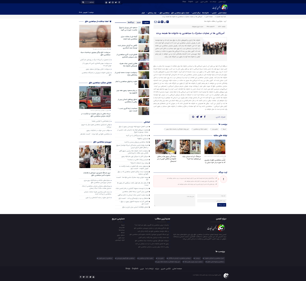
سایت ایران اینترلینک (197, 27)
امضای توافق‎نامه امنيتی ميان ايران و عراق (135, 207)
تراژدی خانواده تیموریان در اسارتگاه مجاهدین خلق (96, 74)
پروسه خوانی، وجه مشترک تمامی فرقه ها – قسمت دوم (132, 178)
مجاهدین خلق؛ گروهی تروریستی (125, 258)
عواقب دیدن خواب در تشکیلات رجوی (98, 130)
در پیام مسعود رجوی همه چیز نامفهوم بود (127, 91)
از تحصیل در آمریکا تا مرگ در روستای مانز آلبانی (95, 60)
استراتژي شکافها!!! (142, 139)
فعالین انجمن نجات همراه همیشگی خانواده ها (128, 64)
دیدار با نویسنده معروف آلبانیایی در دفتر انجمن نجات (132, 188)
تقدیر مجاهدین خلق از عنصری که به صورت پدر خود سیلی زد (215, 161)
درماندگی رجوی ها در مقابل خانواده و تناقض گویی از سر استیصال (166, 159)
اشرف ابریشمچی (119, 240)
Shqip (184, 1)
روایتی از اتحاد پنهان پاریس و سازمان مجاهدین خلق (153, 247)
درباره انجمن (222, 1)
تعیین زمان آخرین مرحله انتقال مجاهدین (135, 192)
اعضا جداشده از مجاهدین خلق (97, 21)
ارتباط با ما (213, 1)
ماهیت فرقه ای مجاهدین (200, 129)
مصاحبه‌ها (121, 230)
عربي (196, 1)
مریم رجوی (121, 237)
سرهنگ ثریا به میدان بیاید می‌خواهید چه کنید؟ (191, 157)
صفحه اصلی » (209, 16)
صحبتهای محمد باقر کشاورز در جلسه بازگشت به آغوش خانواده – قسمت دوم (133, 167)
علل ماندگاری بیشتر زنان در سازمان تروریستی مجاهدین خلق (151, 228)
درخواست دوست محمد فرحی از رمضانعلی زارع (126, 73)
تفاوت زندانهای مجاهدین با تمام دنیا (126, 82)
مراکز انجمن (196, 12)
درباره (157, 268)
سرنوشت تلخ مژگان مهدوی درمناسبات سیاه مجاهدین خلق (95, 53)
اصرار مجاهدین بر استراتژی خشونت (214, 258)
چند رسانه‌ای (152, 12)
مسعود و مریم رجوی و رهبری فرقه (193, 262)
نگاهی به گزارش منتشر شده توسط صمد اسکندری (127, 46)
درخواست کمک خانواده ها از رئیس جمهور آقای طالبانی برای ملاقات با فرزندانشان (133, 152)
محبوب (146, 22)
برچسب (197, 258)
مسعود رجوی (120, 235)
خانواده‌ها (205, 12)
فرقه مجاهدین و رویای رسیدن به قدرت (136, 142)
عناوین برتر (215, 129)
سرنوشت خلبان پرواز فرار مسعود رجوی (98, 69)
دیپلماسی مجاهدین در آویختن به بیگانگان (179, 258)
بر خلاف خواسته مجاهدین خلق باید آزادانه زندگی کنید (153, 231)
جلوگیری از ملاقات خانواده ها (213, 21)
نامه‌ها (122, 232)
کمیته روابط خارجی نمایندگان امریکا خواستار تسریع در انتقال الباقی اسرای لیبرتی (132, 146)
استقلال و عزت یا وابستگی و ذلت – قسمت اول (133, 198)
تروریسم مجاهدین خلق (102, 141)
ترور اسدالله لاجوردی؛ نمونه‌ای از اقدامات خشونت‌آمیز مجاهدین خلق (96, 174)
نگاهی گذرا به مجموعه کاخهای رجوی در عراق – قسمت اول (133, 203)
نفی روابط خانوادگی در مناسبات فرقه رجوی (177, 129)
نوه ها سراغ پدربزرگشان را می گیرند (137, 135)
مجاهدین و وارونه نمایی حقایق (215, 262)
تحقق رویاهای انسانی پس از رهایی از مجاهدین (127, 100)
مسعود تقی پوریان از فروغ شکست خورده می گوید (128, 28)
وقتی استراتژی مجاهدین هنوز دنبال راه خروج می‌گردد (96, 126)
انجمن (214, 12)
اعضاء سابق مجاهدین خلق (180, 12)
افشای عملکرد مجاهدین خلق (100, 82)
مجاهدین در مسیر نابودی (105, 258)
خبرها (224, 129)
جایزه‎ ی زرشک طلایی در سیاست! (137, 160)
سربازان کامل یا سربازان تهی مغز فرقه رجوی (134, 156)
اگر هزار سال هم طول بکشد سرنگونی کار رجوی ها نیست (132, 184)
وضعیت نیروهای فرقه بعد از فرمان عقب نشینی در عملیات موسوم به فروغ (132, 131)
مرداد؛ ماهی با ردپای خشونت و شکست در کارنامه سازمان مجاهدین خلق (95, 114)
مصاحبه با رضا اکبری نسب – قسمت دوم (127, 109)
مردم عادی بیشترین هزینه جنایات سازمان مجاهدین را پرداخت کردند (97, 193)
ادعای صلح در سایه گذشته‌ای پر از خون (98, 198)
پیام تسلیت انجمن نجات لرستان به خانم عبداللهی (133, 195)
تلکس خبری (204, 1)
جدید (139, 22)
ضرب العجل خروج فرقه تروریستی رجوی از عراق (133, 127)
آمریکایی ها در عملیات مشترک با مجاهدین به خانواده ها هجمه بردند (190, 33)
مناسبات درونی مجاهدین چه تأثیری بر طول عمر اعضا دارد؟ (152, 225)
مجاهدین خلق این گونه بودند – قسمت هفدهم (95, 134)
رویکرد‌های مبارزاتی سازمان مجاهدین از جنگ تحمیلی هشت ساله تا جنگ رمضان (96, 187)
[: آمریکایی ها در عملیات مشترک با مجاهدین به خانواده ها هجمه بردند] (155, 22)
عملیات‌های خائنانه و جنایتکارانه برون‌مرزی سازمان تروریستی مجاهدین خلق (97, 181)
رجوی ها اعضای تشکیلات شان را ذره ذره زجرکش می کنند (152, 244)
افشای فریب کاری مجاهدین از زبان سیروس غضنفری (127, 55)
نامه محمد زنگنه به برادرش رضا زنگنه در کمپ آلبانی (153, 237)
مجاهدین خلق (164, 12)
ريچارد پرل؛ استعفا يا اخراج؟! (139, 163)
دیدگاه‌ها (131, 22)
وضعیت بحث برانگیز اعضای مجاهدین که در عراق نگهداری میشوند (133, 173)
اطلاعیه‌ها (121, 227)
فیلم (143, 12)
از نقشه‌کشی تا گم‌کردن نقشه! (101, 121)
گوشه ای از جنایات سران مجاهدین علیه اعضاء (129, 37)
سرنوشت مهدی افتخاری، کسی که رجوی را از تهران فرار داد (97, 64)
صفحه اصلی (222, 12)
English (190, 1)
